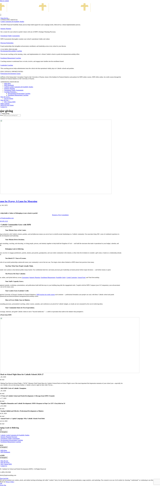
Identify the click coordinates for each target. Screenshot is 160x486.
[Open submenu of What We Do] (9, 18)
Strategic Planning (5, 28)
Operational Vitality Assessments (10, 36)
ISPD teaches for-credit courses (45, 294)
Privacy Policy (10, 482)
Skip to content (4, 1)
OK (1, 483)
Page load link (4, 478)
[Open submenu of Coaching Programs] (16, 92)
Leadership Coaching (6, 65)
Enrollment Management (48, 277)
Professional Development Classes (10, 73)
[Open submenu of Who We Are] (9, 100)
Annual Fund (81, 277)
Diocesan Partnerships (6, 43)
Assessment (25, 277)
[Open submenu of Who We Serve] (10, 97)
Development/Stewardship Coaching (11, 51)
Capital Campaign (71, 277)
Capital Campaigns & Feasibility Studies (12, 21)
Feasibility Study (61, 277)
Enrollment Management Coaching (10, 58)
